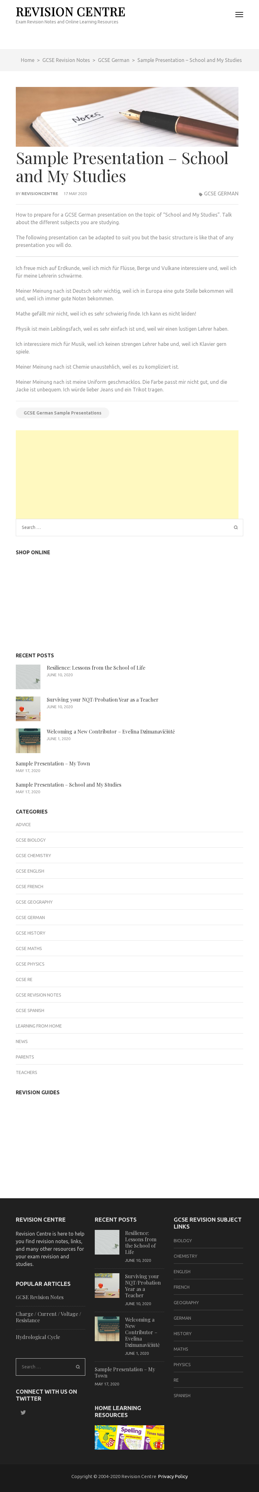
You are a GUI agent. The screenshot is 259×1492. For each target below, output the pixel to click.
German (182, 1318)
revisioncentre (39, 193)
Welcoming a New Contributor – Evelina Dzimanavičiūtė (111, 731)
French (182, 1287)
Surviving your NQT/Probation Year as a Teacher (103, 699)
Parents (25, 1056)
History (183, 1333)
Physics (182, 1364)
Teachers (26, 1072)
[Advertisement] (127, 474)
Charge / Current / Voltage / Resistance (48, 1317)
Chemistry (185, 1256)
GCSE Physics (30, 964)
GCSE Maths (29, 948)
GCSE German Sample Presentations (62, 412)
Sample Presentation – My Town (53, 763)
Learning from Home (39, 1025)
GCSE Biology (31, 840)
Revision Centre (71, 11)
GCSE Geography (34, 902)
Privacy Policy (173, 1476)
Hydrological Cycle (38, 1337)
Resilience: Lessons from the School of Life (96, 667)
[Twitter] (21, 1412)
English (182, 1271)
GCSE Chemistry (33, 855)
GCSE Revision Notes (38, 995)
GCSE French (29, 886)
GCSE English (30, 871)
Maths (181, 1349)
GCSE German (221, 193)
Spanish (182, 1395)
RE (176, 1380)
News (22, 1041)
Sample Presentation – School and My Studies (68, 784)
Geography (186, 1302)
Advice (23, 824)
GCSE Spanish (30, 1010)
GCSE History (30, 933)
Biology (183, 1240)
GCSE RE (24, 979)
